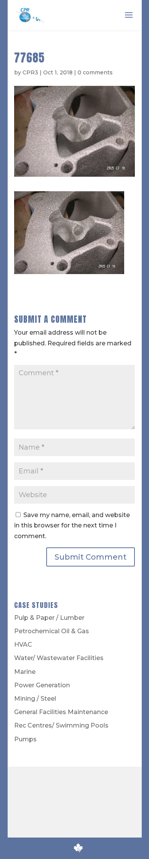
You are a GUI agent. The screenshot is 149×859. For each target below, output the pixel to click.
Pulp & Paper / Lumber (49, 617)
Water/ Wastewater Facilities (59, 658)
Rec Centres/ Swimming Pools (61, 725)
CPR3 (30, 72)
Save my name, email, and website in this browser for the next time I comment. (72, 525)
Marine (25, 671)
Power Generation (42, 685)
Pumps (25, 739)
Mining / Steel (35, 698)
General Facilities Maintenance (61, 712)
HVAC (23, 644)
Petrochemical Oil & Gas (51, 631)
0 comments (95, 72)
